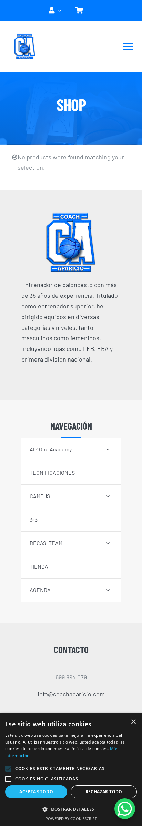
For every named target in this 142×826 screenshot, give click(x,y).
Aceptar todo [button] (36, 792)
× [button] (133, 722)
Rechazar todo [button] (103, 792)
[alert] (71, 769)
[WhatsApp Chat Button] (124, 808)
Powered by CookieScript (71, 818)
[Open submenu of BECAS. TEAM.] (108, 543)
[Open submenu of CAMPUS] (108, 496)
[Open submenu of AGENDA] (108, 590)
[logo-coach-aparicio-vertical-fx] (71, 215)
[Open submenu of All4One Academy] (108, 449)
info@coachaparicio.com (71, 694)
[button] (8, 769)
